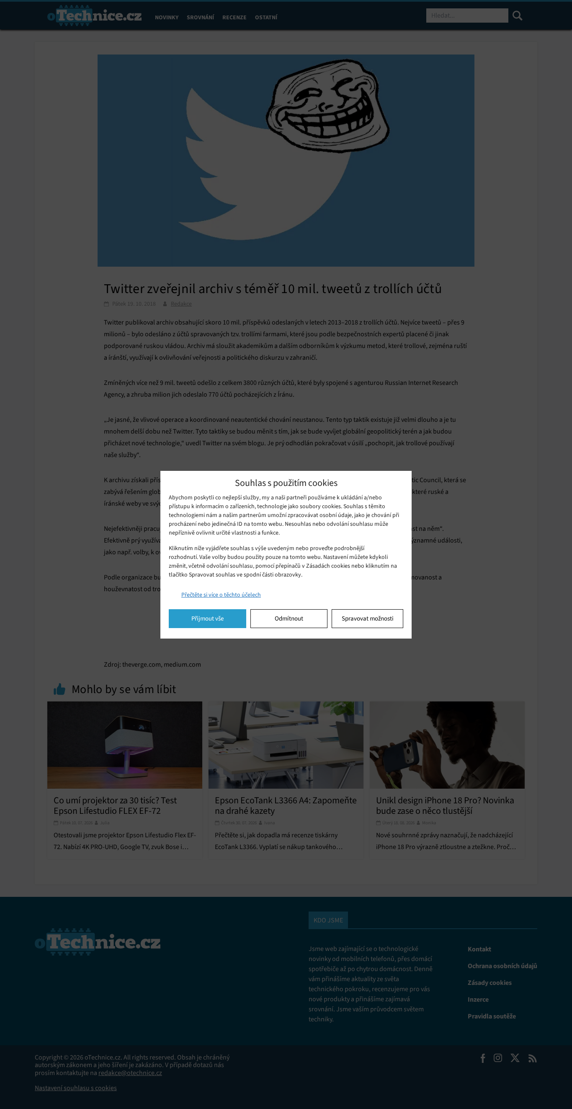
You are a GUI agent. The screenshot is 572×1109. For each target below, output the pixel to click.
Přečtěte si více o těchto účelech (221, 594)
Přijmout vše (207, 618)
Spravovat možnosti (368, 618)
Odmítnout (289, 618)
